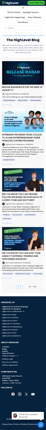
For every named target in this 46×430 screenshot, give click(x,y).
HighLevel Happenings (15, 17)
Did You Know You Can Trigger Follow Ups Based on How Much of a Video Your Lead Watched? (22, 197)
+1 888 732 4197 (15, 383)
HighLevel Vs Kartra (9, 321)
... (25, 287)
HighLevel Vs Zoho (9, 333)
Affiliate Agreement (10, 365)
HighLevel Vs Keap (9, 314)
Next (35, 287)
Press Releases (34, 17)
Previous (13, 287)
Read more (6, 105)
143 (30, 287)
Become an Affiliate (10, 362)
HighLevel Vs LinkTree (10, 317)
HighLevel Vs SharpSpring (12, 327)
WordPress (23, 22)
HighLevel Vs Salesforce (11, 336)
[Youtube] (33, 394)
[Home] (23, 8)
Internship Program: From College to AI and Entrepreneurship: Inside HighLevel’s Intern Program (22, 137)
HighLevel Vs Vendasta (11, 323)
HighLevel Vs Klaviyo (10, 330)
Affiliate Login (7, 359)
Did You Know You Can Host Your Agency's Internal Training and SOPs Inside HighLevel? (21, 256)
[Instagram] (19, 394)
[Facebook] (13, 394)
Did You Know (13, 12)
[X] (26, 394)
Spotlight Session (31, 12)
